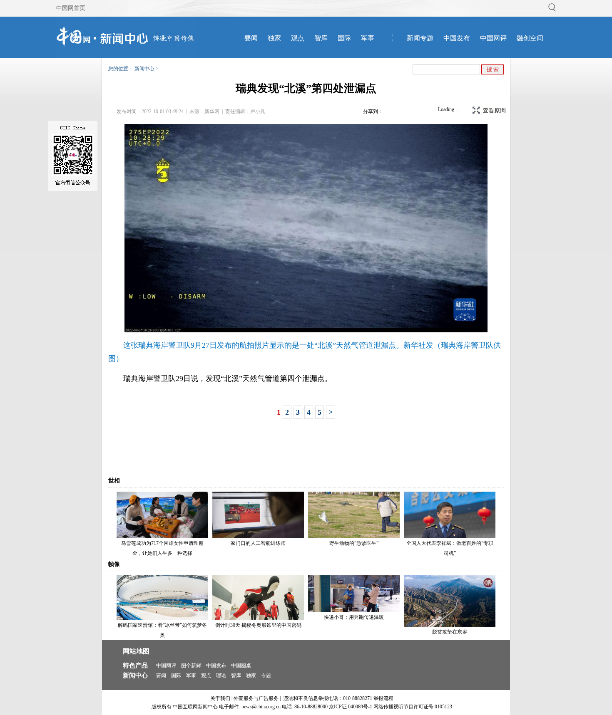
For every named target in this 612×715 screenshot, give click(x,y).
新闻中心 (144, 69)
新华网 (211, 111)
